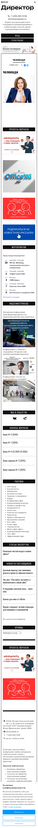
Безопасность (13, 489)
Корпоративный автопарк (18, 531)
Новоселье (11, 510)
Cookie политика (14, 807)
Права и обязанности (16, 517)
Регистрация (17, 40)
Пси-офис (11, 522)
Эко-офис (11, 534)
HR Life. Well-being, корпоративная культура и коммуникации (20, 265)
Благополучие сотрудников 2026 (22, 292)
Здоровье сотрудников (17, 496)
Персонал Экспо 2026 (18, 286)
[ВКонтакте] (25, 65)
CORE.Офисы (15, 280)
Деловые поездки (14, 494)
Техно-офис (12, 524)
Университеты (13, 527)
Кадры (10, 498)
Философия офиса (15, 529)
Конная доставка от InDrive (14, 599)
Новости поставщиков (16, 512)
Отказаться (19, 823)
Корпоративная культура (17, 503)
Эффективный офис (15, 536)
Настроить (19, 818)
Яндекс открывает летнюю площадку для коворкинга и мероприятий (18, 608)
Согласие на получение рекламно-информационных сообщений (19, 781)
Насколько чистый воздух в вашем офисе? (17, 552)
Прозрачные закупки (16, 520)
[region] (19, 805)
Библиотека (12, 491)
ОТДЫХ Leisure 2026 (17, 274)
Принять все (19, 812)
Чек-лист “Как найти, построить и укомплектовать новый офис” (16, 581)
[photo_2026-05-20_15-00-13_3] (19, 49)
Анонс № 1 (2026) (10, 442)
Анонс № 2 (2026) (10, 434)
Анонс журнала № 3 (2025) (14, 460)
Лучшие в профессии (16, 505)
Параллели (12, 515)
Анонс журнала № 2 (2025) (14, 469)
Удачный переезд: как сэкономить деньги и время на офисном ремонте (18, 571)
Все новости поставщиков (14, 619)
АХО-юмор (11, 487)
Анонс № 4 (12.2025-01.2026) (15, 451)
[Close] (36, 783)
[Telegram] (27, 65)
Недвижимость (13, 508)
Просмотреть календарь (11, 297)
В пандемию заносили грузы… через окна (18, 590)
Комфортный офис (15, 501)
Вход (17, 35)
